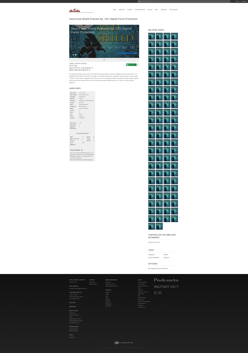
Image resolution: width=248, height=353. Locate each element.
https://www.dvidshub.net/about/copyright (81, 159)
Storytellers (92, 282)
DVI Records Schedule (144, 301)
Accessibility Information (76, 320)
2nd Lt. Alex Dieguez (83, 68)
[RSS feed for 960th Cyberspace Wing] (90, 70)
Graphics (107, 300)
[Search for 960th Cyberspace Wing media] (87, 70)
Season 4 (166, 257)
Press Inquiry (173, 9)
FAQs (70, 317)
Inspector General (143, 292)
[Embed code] (104, 60)
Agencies (71, 337)
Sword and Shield (153, 257)
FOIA (139, 288)
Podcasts (108, 302)
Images (107, 292)
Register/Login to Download (159, 268)
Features (121, 9)
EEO (139, 295)
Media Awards (93, 284)
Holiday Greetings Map (111, 286)
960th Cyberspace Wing (77, 70)
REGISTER (244, 1)
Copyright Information (75, 319)
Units (156, 9)
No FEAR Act (141, 284)
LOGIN (237, 1)
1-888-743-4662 (73, 294)
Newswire (164, 9)
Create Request (73, 329)
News (106, 296)
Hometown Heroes (110, 284)
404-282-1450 (73, 282)
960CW (166, 254)
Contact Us (72, 313)
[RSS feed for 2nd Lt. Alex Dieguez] (92, 68)
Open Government (143, 286)
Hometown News (140, 9)
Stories (150, 9)
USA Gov (140, 290)
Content (129, 9)
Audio (107, 298)
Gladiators (151, 254)
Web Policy (141, 294)
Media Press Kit (73, 331)
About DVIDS (73, 310)
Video (107, 294)
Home (114, 9)
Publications (108, 304)
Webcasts (108, 306)
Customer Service (74, 322)
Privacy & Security (74, 315)
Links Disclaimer (142, 282)
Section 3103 (141, 307)
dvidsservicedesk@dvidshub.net (78, 288)
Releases (108, 282)
